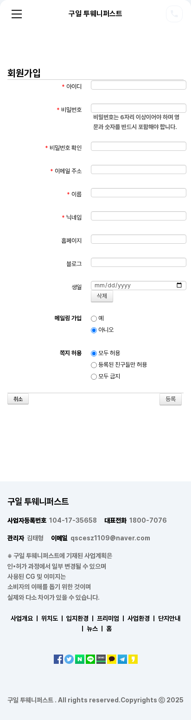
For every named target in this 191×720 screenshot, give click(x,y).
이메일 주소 (66, 171)
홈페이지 (71, 240)
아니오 (105, 329)
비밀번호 (69, 109)
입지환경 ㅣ (81, 618)
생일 (76, 287)
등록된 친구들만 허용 (122, 364)
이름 (74, 194)
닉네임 (72, 217)
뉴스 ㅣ (96, 628)
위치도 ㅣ (53, 618)
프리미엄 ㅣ (111, 618)
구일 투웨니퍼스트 (95, 13)
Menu (16, 14)
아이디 (72, 86)
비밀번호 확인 (63, 147)
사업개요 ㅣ (25, 618)
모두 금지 (108, 376)
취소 (18, 399)
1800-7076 (135, 520)
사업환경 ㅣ (142, 618)
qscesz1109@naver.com (100, 538)
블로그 (74, 263)
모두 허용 (108, 353)
